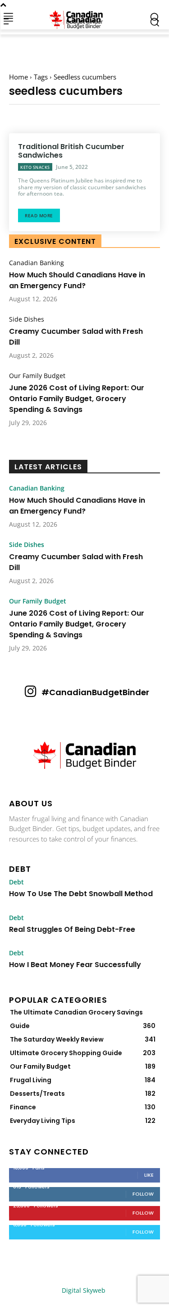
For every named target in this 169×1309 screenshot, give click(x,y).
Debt (16, 882)
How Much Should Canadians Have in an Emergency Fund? (77, 280)
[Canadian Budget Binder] (78, 17)
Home (18, 76)
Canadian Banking (36, 263)
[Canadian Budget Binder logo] (84, 756)
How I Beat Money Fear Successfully (75, 964)
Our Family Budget (37, 376)
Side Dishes (26, 319)
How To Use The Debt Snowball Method (81, 893)
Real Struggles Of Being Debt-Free (72, 929)
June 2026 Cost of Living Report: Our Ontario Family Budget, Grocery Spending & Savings (76, 399)
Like (149, 1174)
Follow (143, 1193)
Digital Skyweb (83, 1290)
